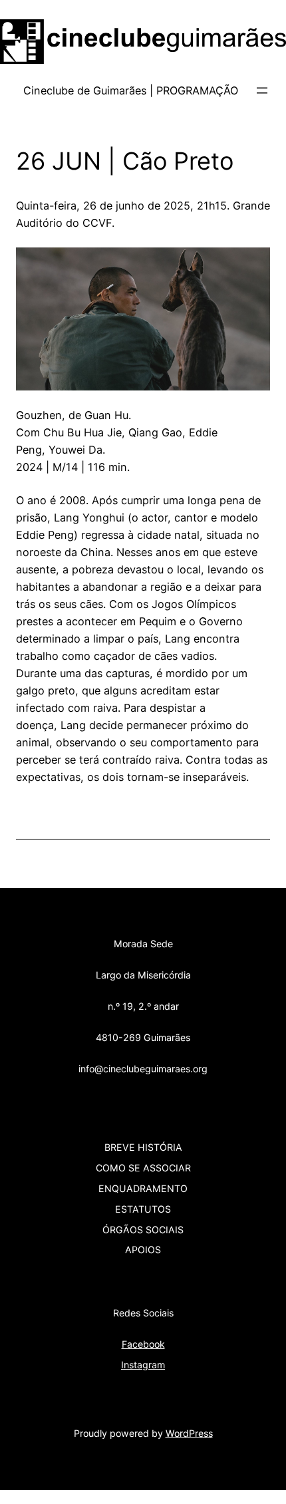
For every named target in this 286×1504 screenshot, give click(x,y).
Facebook (143, 1344)
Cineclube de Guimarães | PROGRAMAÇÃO (130, 90)
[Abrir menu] (262, 90)
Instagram (143, 1364)
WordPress (189, 1433)
